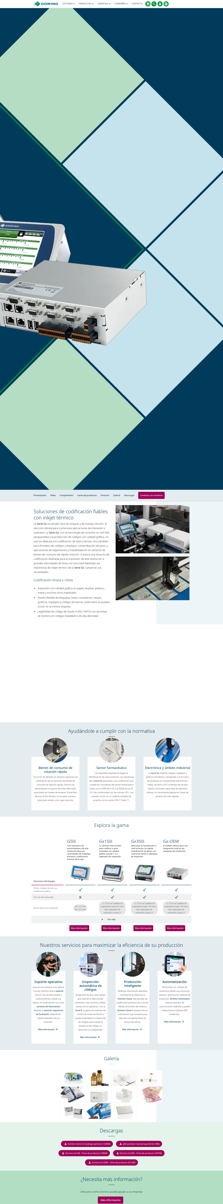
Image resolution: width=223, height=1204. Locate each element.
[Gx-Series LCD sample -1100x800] (124, 1110)
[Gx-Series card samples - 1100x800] (124, 1077)
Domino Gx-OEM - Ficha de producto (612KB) (113, 1162)
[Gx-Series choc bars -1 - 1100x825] (99, 1110)
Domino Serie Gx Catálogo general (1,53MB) (89, 1143)
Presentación (39, 495)
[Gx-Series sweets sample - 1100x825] (150, 1094)
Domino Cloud (125, 998)
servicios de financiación (48, 1006)
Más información (79, 928)
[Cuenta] (160, 3)
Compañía (120, 3)
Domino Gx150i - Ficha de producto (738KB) (86, 1153)
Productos (85, 3)
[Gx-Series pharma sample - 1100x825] (99, 1094)
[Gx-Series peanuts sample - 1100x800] (73, 1094)
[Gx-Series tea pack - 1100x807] (73, 1077)
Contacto (137, 3)
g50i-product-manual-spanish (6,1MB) (141, 1143)
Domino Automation (180, 998)
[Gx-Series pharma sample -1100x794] (124, 1094)
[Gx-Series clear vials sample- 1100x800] (150, 1077)
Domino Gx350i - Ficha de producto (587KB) (141, 1153)
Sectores (68, 3)
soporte (59, 991)
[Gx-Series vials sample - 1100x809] (99, 1077)
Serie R (78, 1010)
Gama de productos (87, 495)
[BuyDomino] (147, 3)
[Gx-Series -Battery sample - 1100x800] (73, 1110)
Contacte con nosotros (151, 495)
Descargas (129, 495)
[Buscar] (154, 3)
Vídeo (53, 495)
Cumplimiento (66, 495)
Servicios (103, 3)
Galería (116, 495)
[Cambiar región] (166, 3)
